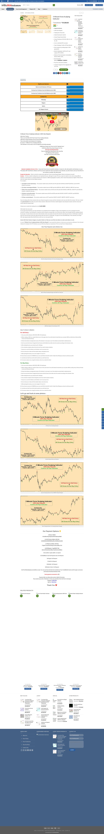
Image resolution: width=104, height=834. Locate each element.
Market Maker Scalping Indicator (76, 685)
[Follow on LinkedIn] (28, 750)
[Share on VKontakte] (63, 73)
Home (3, 9)
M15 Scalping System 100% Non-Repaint (60, 686)
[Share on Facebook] (54, 73)
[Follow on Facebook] (89, 1)
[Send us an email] (26, 750)
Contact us (45, 9)
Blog (87, 1)
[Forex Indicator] (11, 5)
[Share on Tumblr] (67, 73)
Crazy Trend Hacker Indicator (43, 685)
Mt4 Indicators (10, 9)
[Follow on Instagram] (90, 1)
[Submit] (54, 5)
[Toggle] (21, 735)
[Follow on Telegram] (96, 1)
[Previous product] (82, 13)
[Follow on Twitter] (91, 1)
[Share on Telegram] (69, 73)
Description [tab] (23, 80)
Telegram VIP (32, 9)
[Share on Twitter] (56, 73)
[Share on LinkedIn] (65, 73)
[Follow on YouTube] (95, 1)
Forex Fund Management (21, 9)
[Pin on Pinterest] (61, 73)
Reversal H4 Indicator (28, 685)
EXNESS (65, 60)
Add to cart (63, 69)
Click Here (54, 580)
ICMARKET (60, 60)
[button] (100, 1)
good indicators (25, 201)
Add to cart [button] (27, 688)
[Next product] (80, 13)
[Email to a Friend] (58, 73)
